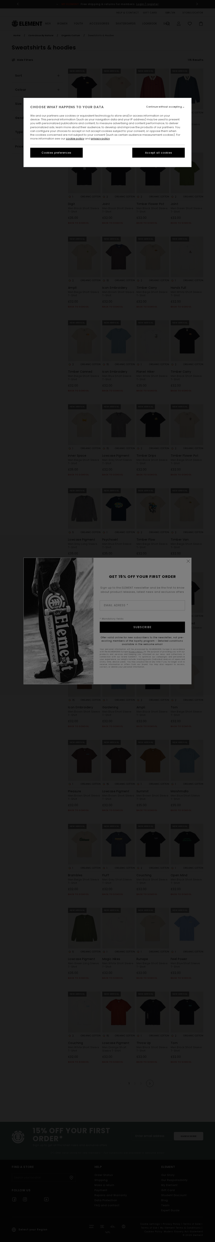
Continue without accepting (164, 106)
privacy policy (100, 139)
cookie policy (75, 139)
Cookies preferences (56, 152)
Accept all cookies (158, 152)
